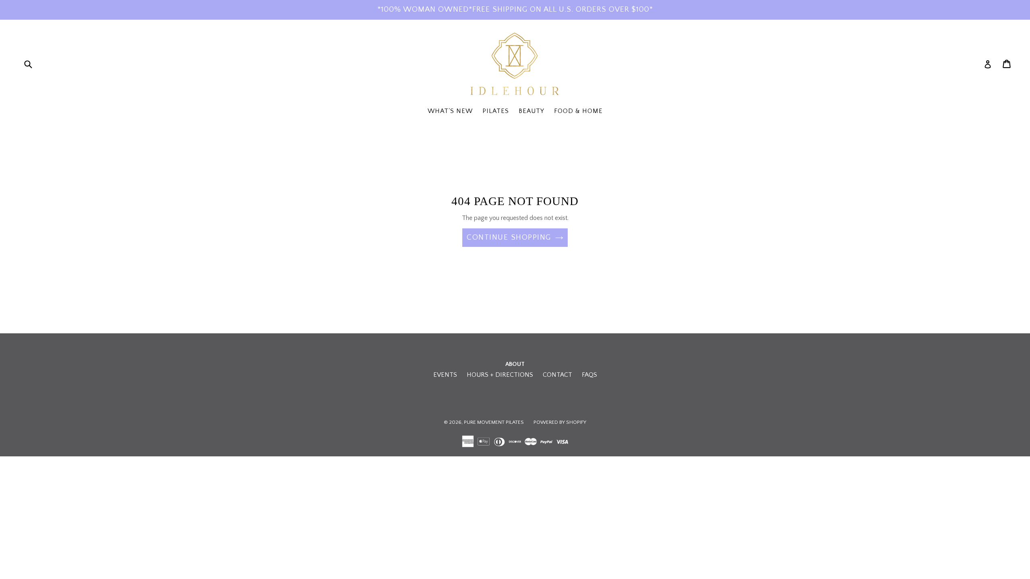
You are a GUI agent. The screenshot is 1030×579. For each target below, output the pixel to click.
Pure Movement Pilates (494, 422)
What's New (450, 111)
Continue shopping (509, 237)
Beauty (531, 111)
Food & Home (578, 111)
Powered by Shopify (560, 422)
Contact (557, 374)
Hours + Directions (500, 374)
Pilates (495, 111)
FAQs (589, 374)
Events (445, 374)
